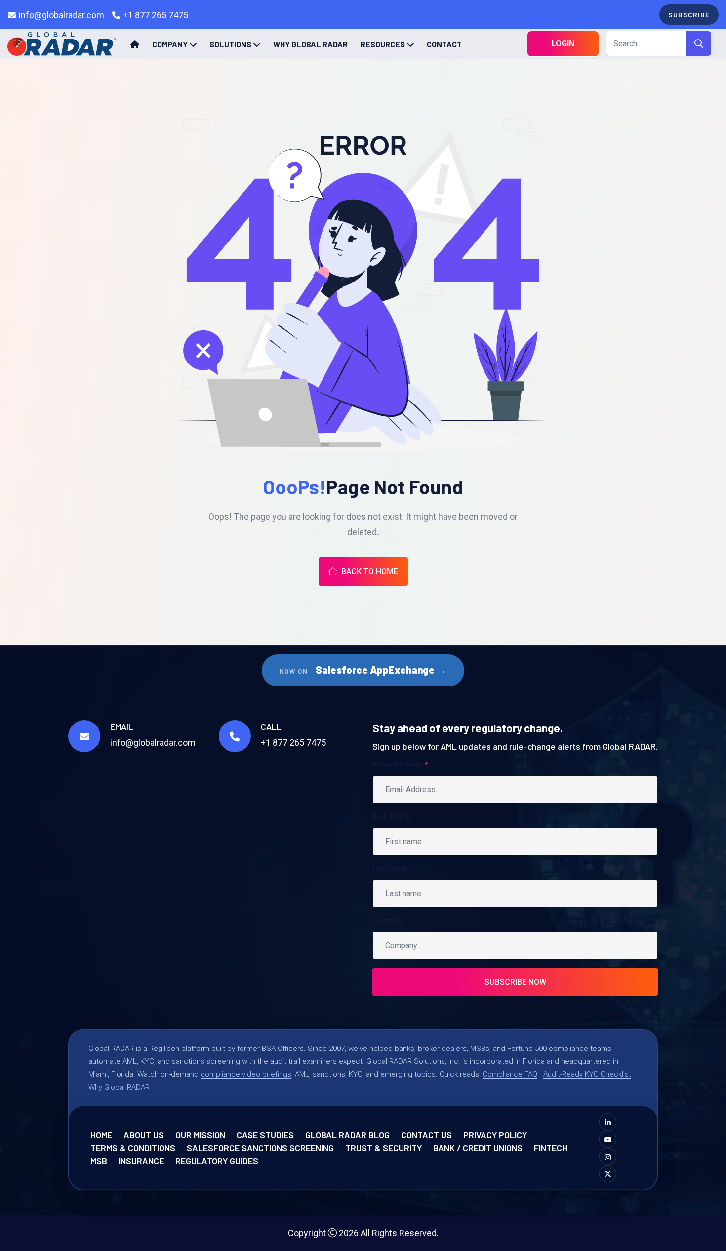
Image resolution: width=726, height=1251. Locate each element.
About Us (143, 1135)
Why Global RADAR (310, 44)
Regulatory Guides (216, 1160)
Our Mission (200, 1135)
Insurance (141, 1160)
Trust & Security (383, 1147)
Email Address (400, 764)
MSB (98, 1160)
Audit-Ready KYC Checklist (587, 1074)
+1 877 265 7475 (155, 15)
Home (101, 1135)
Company (170, 44)
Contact (444, 44)
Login (563, 43)
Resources (383, 44)
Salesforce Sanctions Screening (260, 1147)
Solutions (230, 44)
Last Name (391, 868)
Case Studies (265, 1135)
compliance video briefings (246, 1074)
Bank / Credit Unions (478, 1147)
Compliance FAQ (510, 1074)
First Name (391, 816)
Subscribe (689, 14)
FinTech (550, 1147)
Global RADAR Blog (347, 1135)
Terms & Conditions (132, 1147)
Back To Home (369, 571)
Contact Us (426, 1135)
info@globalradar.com (61, 15)
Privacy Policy (495, 1135)
